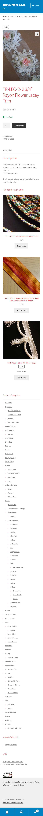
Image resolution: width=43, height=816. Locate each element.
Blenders (13, 536)
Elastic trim (12, 469)
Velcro (7, 716)
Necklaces (8, 646)
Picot (10, 481)
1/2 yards (13, 528)
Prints (12, 583)
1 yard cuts (14, 524)
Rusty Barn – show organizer (13, 762)
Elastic (7, 465)
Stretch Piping (13, 657)
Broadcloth (9, 438)
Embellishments (11, 485)
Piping (7, 653)
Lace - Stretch (13, 638)
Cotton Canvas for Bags (16, 509)
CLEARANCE (9, 454)
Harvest (13, 559)
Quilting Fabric (13, 520)
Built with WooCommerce (13, 802)
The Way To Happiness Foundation (15, 764)
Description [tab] (7, 150)
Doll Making (9, 462)
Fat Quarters (14, 552)
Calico (7, 450)
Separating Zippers (15, 728)
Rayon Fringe (9, 665)
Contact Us (15, 782)
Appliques (8, 407)
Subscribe (6, 782)
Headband (11, 477)
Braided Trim (9, 430)
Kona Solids (17, 595)
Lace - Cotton (12, 626)
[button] (37, 34)
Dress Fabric (12, 512)
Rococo (10, 434)
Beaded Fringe (10, 426)
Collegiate (14, 544)
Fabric (7, 501)
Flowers (10, 493)
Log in (23, 782)
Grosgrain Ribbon (14, 685)
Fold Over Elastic (14, 473)
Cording (10, 677)
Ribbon (7, 673)
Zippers (8, 724)
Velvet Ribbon (13, 693)
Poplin (12, 516)
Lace (6, 622)
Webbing (8, 720)
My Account (7, 812)
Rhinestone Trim (11, 669)
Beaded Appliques (14, 411)
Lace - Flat (11, 634)
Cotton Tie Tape (13, 681)
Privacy (21, 785)
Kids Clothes (9, 618)
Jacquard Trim (10, 614)
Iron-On (10, 418)
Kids (12, 563)
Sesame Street (18, 567)
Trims (13, 16)
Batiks (12, 532)
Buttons (8, 446)
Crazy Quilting (10, 458)
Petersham (12, 689)
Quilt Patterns (10, 661)
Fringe (7, 610)
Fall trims (11, 704)
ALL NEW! (8, 403)
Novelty (13, 575)
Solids (12, 587)
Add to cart (19, 125)
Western (13, 606)
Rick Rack (8, 697)
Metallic (13, 571)
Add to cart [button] (21, 310)
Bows (10, 489)
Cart (33, 810)
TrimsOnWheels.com (14, 6)
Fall (11, 548)
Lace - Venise (12, 642)
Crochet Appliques (14, 415)
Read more (21, 246)
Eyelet (12, 630)
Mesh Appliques (13, 422)
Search (21, 812)
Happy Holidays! (11, 745)
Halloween (14, 556)
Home (7, 16)
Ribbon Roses (12, 497)
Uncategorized (10, 712)
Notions (8, 650)
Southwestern (15, 603)
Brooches (8, 442)
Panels (12, 579)
